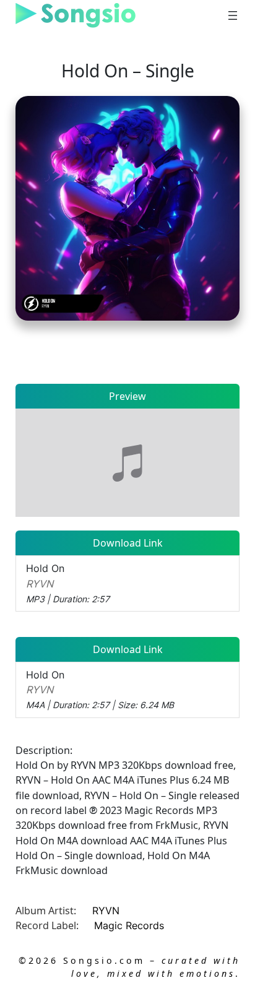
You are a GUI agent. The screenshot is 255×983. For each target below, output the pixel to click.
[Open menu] (232, 15)
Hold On (68, 583)
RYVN (105, 910)
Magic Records (129, 925)
